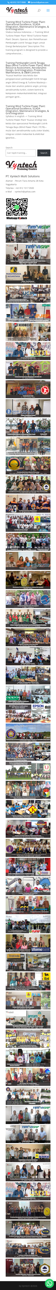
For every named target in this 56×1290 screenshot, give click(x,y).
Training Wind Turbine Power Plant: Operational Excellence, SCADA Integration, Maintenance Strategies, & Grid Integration (27, 25)
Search (9, 147)
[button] (49, 1283)
